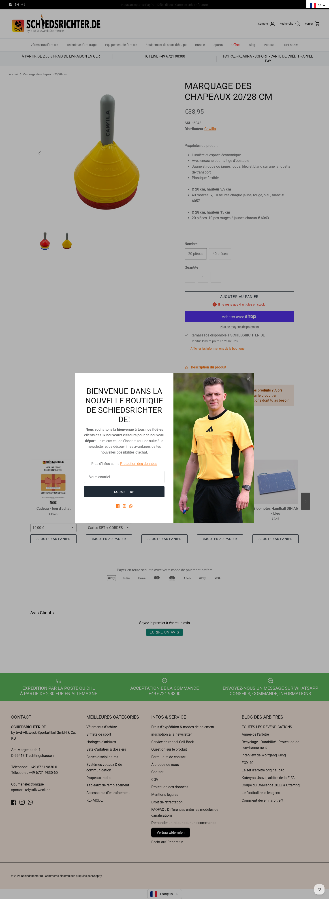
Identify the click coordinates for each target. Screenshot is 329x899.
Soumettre (124, 492)
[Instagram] (124, 506)
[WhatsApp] (130, 506)
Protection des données (138, 464)
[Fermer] (248, 379)
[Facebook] (118, 506)
